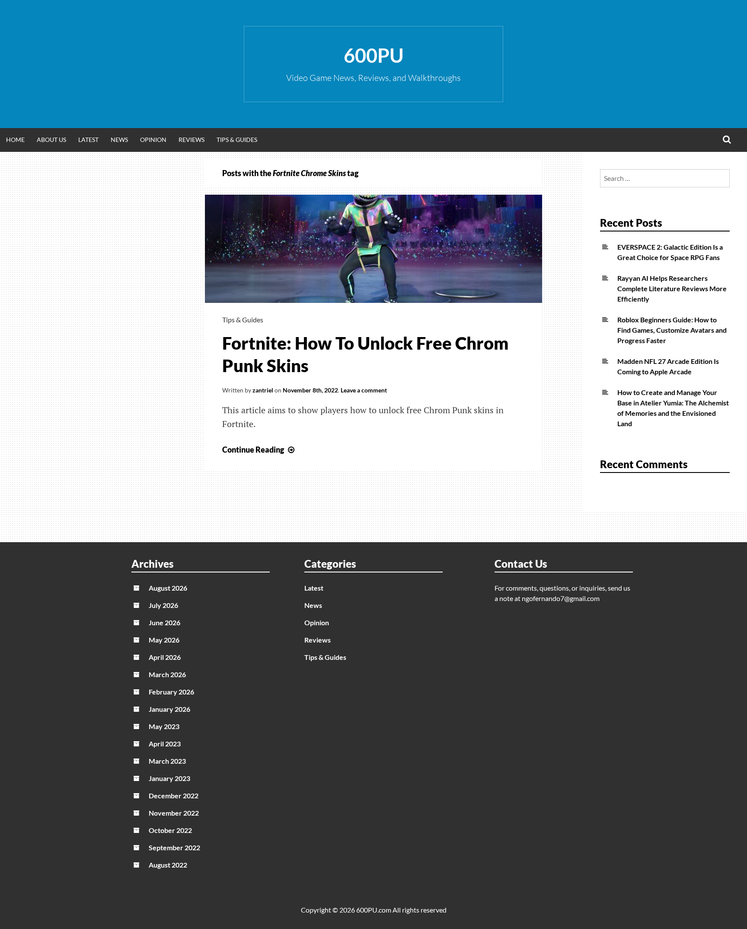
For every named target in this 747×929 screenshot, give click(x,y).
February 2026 (171, 692)
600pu (374, 55)
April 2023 (165, 743)
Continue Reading (259, 449)
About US (51, 139)
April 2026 (165, 657)
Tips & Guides (237, 139)
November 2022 (174, 813)
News (119, 139)
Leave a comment (364, 390)
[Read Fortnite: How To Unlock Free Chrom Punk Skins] (373, 300)
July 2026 (163, 605)
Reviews (191, 139)
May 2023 (164, 726)
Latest (88, 139)
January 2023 (169, 778)
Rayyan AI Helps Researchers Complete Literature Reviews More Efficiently (672, 288)
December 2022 (173, 795)
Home (15, 139)
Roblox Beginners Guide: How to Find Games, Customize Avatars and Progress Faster (672, 329)
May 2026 (164, 640)
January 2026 (169, 709)
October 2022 (170, 830)
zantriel (262, 390)
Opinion (153, 139)
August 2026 (168, 588)
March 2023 (167, 761)
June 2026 (164, 622)
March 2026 (167, 674)
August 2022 (168, 865)
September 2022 (174, 847)
